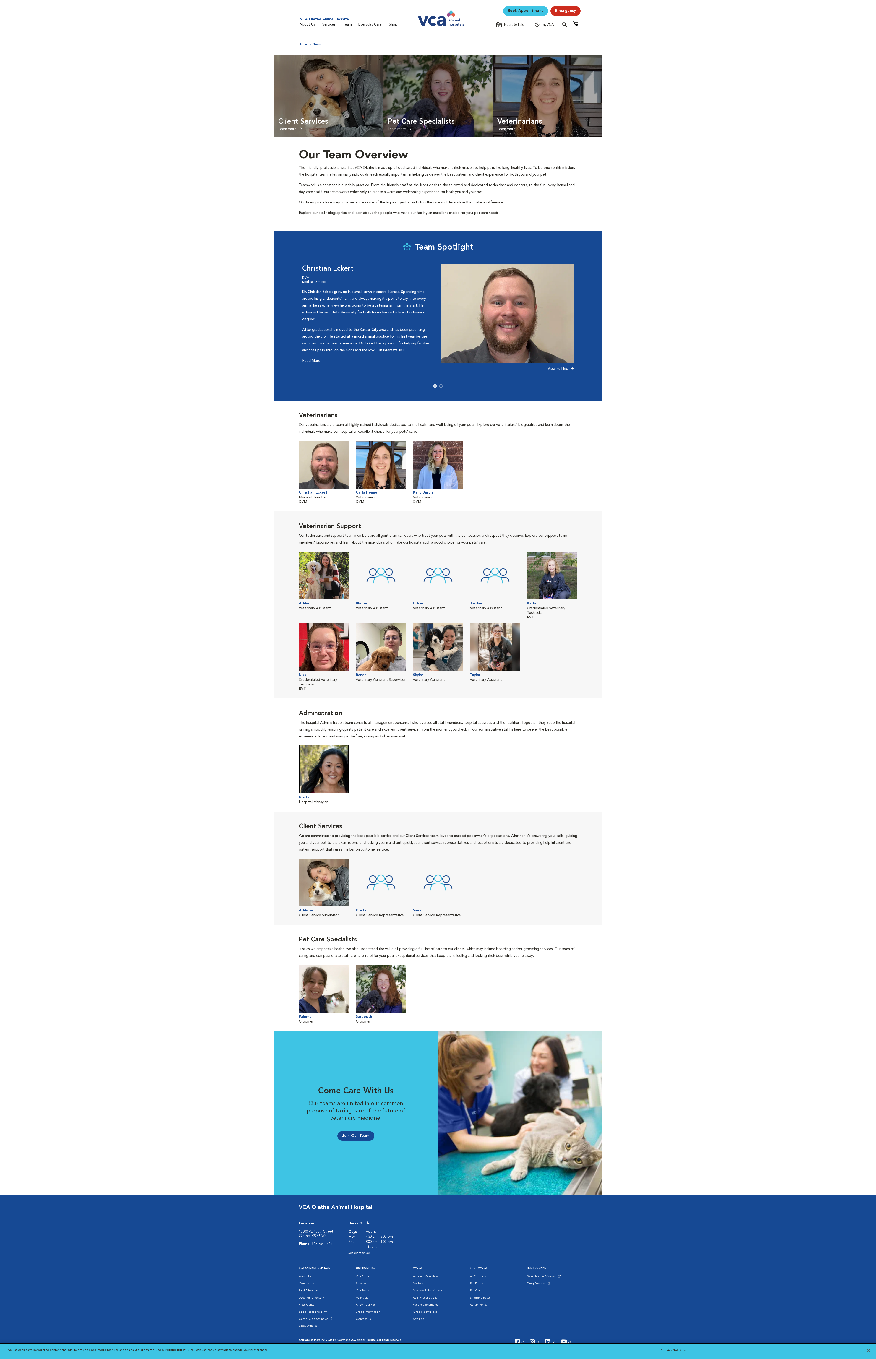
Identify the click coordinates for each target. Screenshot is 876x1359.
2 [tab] (441, 386)
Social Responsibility (313, 1311)
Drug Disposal (538, 1284)
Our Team (362, 1290)
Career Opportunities (314, 1320)
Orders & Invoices (425, 1311)
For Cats (475, 1290)
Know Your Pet (365, 1304)
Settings (418, 1318)
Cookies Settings (673, 1350)
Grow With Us (308, 1326)
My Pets (418, 1283)
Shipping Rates (480, 1297)
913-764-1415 (322, 1244)
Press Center (307, 1304)
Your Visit (362, 1297)
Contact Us (306, 1283)
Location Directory (311, 1297)
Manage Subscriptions (428, 1290)
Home (303, 44)
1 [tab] (435, 386)
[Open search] (565, 24)
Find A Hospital (309, 1290)
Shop (393, 24)
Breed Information (368, 1311)
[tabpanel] (438, 320)
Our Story (362, 1276)
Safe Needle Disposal (542, 1277)
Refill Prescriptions (425, 1297)
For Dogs (476, 1283)
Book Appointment (525, 11)
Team (347, 24)
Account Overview (425, 1276)
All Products (478, 1276)
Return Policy (478, 1304)
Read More (311, 361)
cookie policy (178, 1350)
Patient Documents (425, 1304)
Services (329, 24)
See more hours (359, 1253)
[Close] (869, 1351)
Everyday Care (370, 24)
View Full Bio (558, 369)
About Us (307, 24)
